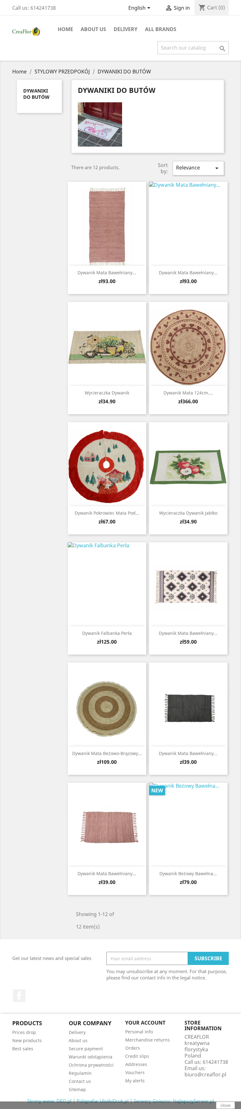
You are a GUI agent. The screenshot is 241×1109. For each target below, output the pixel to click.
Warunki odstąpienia (90, 1057)
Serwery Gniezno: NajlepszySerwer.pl (174, 1101)
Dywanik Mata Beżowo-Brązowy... (107, 753)
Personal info (139, 1032)
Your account (145, 1022)
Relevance (198, 168)
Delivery (125, 29)
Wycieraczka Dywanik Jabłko (188, 513)
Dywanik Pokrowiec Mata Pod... (107, 513)
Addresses (136, 1064)
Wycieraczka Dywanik (107, 393)
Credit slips (137, 1056)
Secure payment (86, 1049)
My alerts (135, 1081)
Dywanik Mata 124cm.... (188, 393)
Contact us (80, 1081)
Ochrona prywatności (91, 1065)
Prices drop (24, 1032)
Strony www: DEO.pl (49, 1101)
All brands (160, 29)
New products (27, 1040)
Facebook (19, 995)
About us (93, 29)
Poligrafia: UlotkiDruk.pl (103, 1101)
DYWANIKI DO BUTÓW (36, 94)
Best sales (22, 1049)
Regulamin (80, 1073)
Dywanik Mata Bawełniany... (107, 273)
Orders (132, 1048)
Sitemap (77, 1089)
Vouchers (135, 1072)
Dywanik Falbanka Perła (107, 633)
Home (65, 29)
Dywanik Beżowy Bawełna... (188, 873)
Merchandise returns (147, 1040)
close (225, 1105)
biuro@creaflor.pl (205, 1074)
